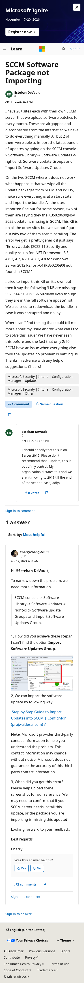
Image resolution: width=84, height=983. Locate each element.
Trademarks (46, 970)
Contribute (12, 957)
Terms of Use (59, 964)
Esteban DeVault (27, 92)
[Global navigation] (4, 49)
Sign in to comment (20, 511)
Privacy (30, 957)
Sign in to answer (18, 914)
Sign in (75, 49)
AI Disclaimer (14, 951)
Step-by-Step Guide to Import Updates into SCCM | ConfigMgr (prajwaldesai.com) (38, 718)
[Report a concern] (9, 414)
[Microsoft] (42, 49)
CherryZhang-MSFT (34, 552)
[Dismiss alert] (76, 7)
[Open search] (63, 49)
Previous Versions (42, 951)
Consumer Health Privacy (22, 964)
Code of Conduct (16, 970)
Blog (64, 951)
